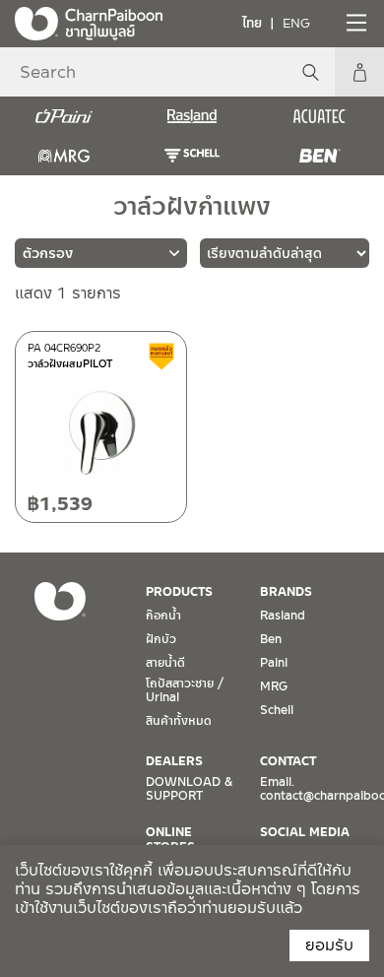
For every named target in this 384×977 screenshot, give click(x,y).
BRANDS (286, 592)
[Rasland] (192, 116)
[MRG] (64, 155)
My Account (359, 72)
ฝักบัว (161, 639)
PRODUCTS (179, 592)
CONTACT (288, 761)
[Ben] (320, 155)
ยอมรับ (329, 945)
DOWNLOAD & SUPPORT (189, 789)
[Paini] (64, 116)
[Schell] (192, 155)
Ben (271, 639)
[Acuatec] (320, 116)
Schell (276, 710)
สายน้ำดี (165, 663)
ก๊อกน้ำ (163, 615)
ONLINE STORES (170, 839)
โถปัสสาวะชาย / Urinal (185, 690)
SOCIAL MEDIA (305, 832)
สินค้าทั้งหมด (179, 721)
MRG (274, 686)
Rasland (282, 615)
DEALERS (174, 761)
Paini (274, 663)
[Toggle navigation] (354, 22)
